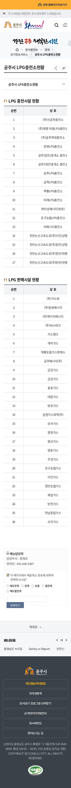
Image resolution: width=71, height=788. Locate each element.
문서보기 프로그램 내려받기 (35, 703)
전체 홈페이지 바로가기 (55, 4)
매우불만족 (15, 591)
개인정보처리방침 (35, 683)
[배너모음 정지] (62, 640)
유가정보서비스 (19, 54)
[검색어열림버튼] (56, 25)
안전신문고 (63, 649)
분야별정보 (31, 50)
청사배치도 (35, 723)
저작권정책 (35, 693)
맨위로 (33, 627)
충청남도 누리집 (13, 649)
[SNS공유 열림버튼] (56, 68)
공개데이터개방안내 (35, 713)
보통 (36, 586)
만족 (26, 586)
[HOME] (17, 50)
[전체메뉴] (65, 25)
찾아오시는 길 (35, 733)
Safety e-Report (39, 649)
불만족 (48, 586)
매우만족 (14, 586)
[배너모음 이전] (57, 640)
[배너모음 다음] (66, 640)
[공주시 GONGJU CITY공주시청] (12, 25)
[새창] (34, 24)
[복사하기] (64, 68)
